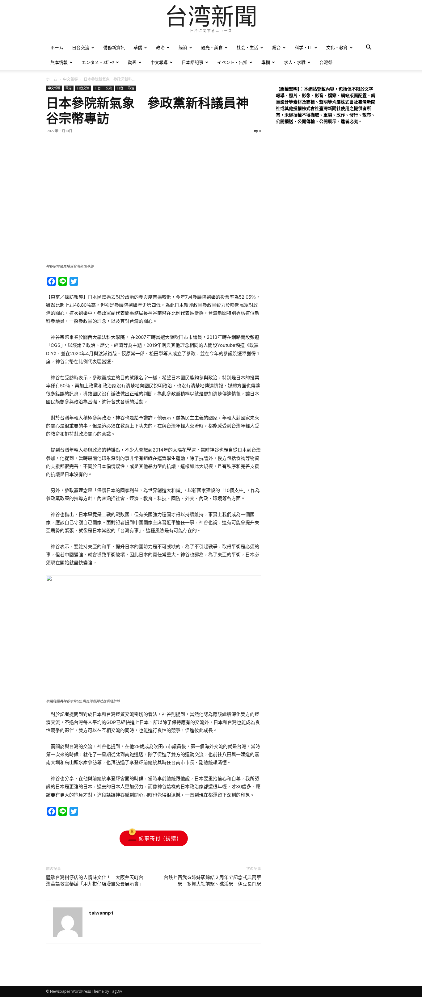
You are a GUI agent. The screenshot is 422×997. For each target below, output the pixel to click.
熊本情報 (59, 62)
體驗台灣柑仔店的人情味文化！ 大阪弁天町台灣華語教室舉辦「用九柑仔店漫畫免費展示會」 (94, 881)
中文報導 (159, 62)
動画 (132, 62)
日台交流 (80, 47)
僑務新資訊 (114, 47)
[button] (368, 48)
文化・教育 (337, 47)
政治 (160, 47)
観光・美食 (212, 47)
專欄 (265, 62)
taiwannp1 (101, 913)
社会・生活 (247, 47)
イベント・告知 (232, 62)
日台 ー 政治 (125, 88)
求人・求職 (295, 62)
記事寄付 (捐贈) (159, 838)
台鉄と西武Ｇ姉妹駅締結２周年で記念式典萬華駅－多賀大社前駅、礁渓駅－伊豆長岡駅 (212, 881)
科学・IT (303, 47)
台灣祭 (325, 62)
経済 (183, 47)
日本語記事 (192, 62)
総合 (276, 47)
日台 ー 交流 (103, 88)
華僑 (137, 47)
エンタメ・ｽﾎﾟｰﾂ (98, 62)
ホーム (56, 47)
